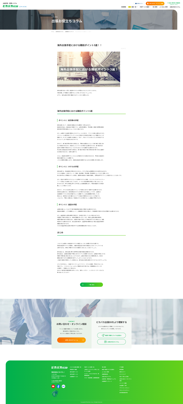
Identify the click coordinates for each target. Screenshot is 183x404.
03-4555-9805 (57, 381)
